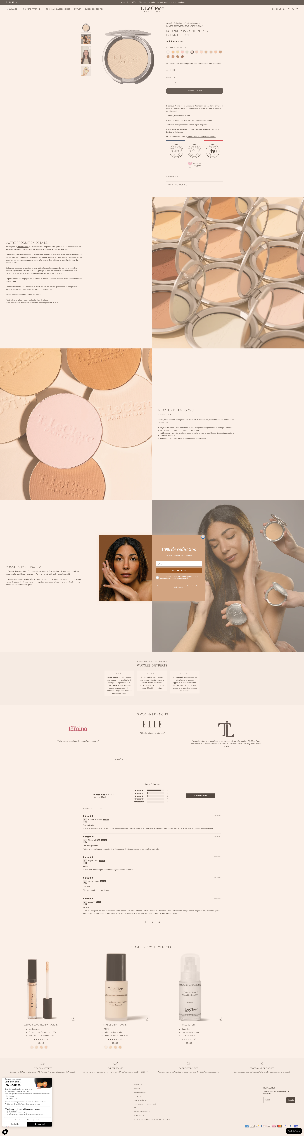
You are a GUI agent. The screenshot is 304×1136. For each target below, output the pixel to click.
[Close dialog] (203, 537)
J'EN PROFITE (179, 570)
